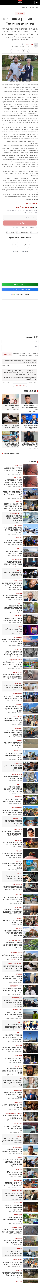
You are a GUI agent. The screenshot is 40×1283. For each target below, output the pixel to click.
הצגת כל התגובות (20, 385)
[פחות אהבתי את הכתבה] (15, 244)
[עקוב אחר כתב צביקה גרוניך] (22, 44)
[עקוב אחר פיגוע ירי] (31, 232)
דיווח (8, 366)
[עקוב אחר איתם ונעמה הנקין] (17, 232)
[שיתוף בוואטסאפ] (28, 51)
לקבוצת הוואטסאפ (18, 284)
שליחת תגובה (7, 354)
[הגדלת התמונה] (36, 58)
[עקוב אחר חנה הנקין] (7, 232)
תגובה (3, 366)
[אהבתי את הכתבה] (25, 244)
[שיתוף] (23, 51)
